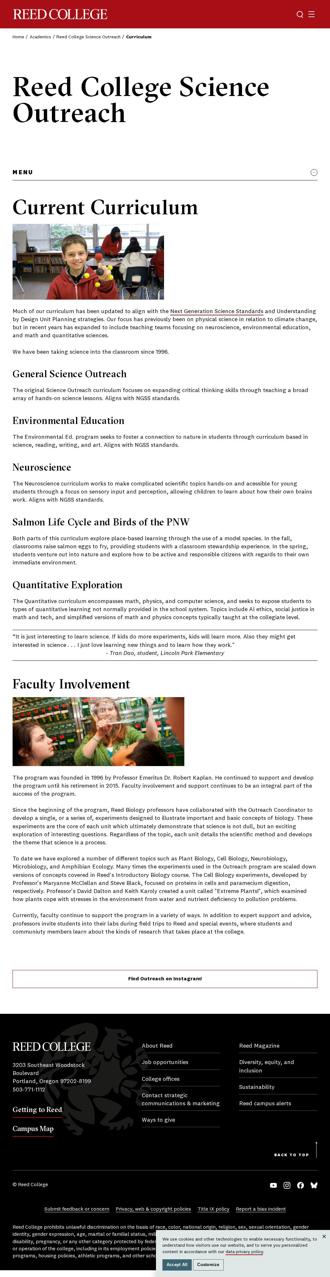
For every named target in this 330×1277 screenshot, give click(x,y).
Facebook (300, 1185)
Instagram (287, 1185)
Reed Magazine (259, 1046)
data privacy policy (244, 1252)
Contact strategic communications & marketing (181, 1100)
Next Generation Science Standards (216, 311)
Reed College (60, 14)
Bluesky (314, 1185)
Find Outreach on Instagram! (165, 979)
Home (18, 37)
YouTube (273, 1185)
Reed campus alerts (265, 1104)
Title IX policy (213, 1209)
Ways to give (158, 1120)
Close (324, 1242)
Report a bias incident (261, 1209)
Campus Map (33, 1128)
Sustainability (257, 1087)
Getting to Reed (37, 1109)
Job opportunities (165, 1062)
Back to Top (291, 1155)
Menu (23, 173)
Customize (208, 1265)
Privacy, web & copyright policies (153, 1209)
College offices (161, 1079)
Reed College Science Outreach (88, 37)
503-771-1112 (29, 1090)
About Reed (157, 1046)
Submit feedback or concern (76, 1209)
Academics (40, 37)
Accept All (177, 1265)
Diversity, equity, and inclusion (266, 1066)
